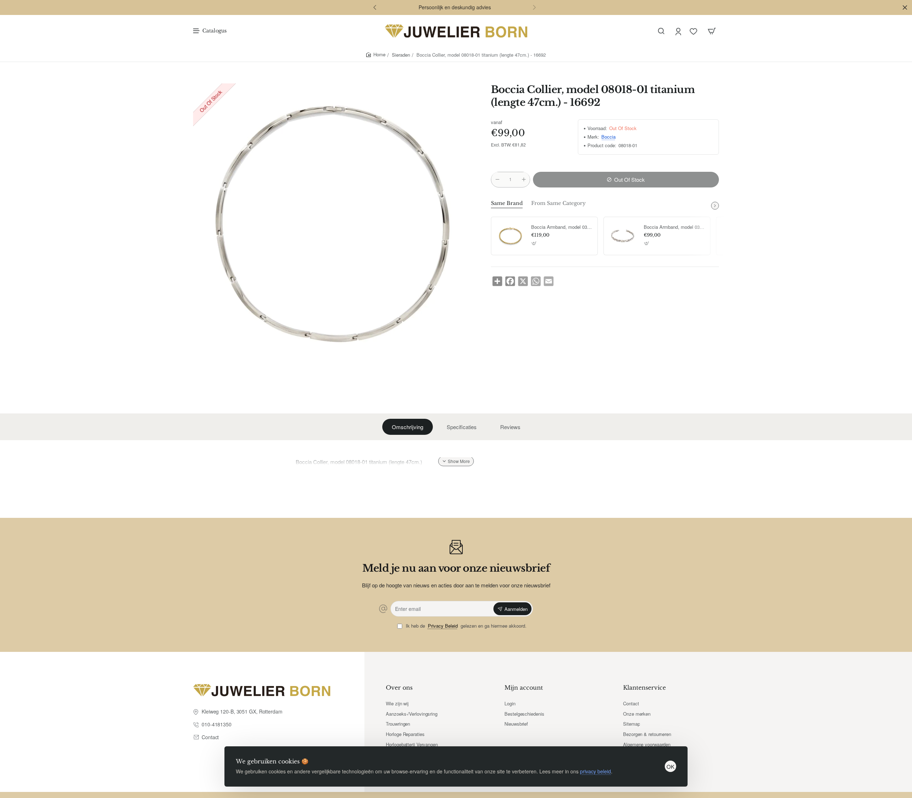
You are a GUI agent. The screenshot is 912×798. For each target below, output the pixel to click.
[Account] (678, 31)
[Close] (905, 7)
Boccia (608, 137)
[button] (374, 7)
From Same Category (558, 203)
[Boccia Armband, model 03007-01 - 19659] (623, 236)
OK (670, 766)
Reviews (510, 427)
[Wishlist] (694, 31)
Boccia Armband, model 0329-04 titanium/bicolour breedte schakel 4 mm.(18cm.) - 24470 (561, 227)
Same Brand (507, 203)
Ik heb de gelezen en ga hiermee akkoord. (465, 626)
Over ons (399, 687)
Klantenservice (644, 687)
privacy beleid (595, 771)
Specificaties (462, 427)
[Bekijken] (712, 31)
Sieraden (401, 54)
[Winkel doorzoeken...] (661, 31)
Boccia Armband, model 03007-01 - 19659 (674, 227)
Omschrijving (407, 427)
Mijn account (523, 687)
